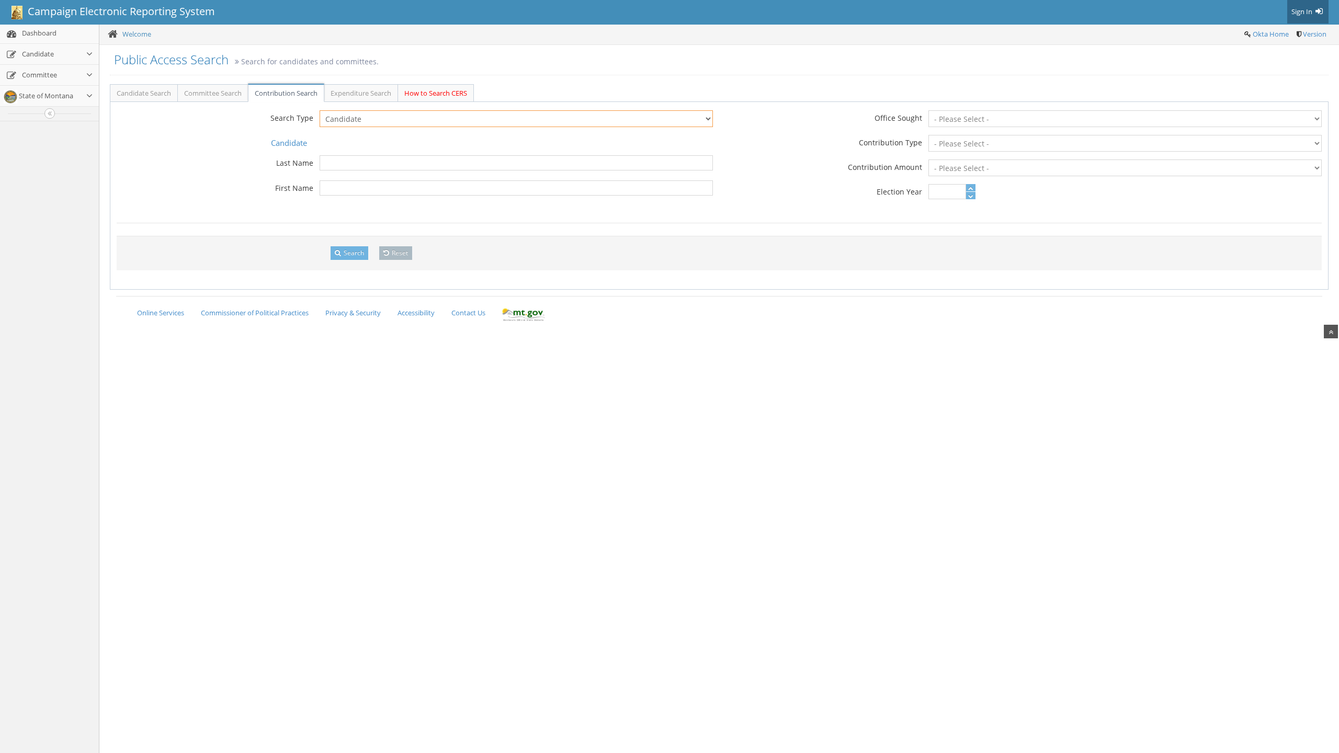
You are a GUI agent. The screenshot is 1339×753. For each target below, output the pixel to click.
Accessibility (416, 312)
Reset (399, 252)
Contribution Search (286, 93)
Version (1314, 34)
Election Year (899, 192)
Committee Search (213, 93)
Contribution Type (890, 142)
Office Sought (898, 118)
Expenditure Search (361, 93)
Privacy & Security (353, 312)
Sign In (1302, 11)
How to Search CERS (435, 93)
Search (353, 252)
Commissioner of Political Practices (255, 312)
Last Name (294, 163)
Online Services (160, 312)
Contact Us (468, 312)
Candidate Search (144, 93)
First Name (294, 188)
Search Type (291, 118)
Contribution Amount (885, 167)
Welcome (136, 34)
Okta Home (1271, 34)
